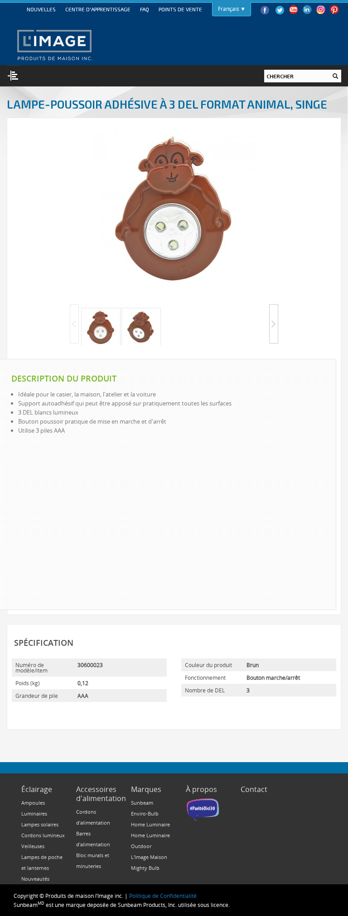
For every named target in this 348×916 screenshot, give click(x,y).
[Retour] (74, 324)
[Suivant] (273, 324)
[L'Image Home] (54, 44)
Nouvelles (41, 9)
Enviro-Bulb (145, 813)
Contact (254, 789)
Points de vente (180, 9)
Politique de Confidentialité (163, 895)
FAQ (144, 9)
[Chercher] (335, 76)
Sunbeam (142, 802)
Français (228, 8)
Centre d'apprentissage (97, 9)
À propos (201, 789)
